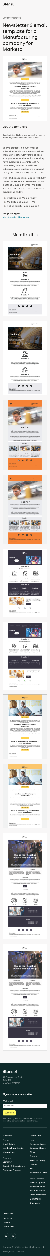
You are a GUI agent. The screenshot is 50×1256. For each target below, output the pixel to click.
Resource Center (38, 1144)
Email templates (12, 17)
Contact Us (8, 1226)
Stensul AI (7, 1162)
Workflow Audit (37, 1186)
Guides (33, 1164)
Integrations (9, 1152)
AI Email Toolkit (37, 1190)
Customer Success (12, 1170)
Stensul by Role (37, 1182)
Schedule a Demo (38, 1172)
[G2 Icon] (13, 1236)
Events (33, 1156)
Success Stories (38, 1148)
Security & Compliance (14, 1166)
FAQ (32, 1168)
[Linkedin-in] (6, 1236)
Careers (6, 1222)
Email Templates (38, 1194)
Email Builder (9, 1144)
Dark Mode (35, 1199)
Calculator (35, 1203)
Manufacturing (10, 217)
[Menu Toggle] (46, 4)
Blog (32, 1152)
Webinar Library (37, 1160)
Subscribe (9, 1113)
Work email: (8, 1101)
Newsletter (23, 217)
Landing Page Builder (13, 1148)
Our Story (7, 1218)
